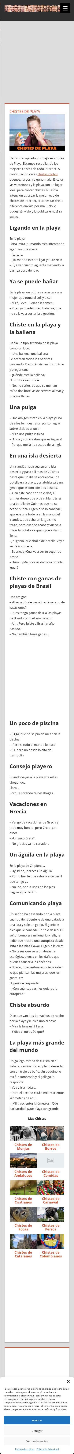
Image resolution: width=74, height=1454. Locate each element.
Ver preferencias (37, 1441)
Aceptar (37, 1420)
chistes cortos (48, 174)
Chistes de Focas (23, 1227)
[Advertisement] (37, 64)
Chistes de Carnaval (51, 1200)
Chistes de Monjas (23, 1146)
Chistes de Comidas (51, 1173)
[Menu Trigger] (65, 8)
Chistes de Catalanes (23, 1254)
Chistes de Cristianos (23, 1200)
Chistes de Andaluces (23, 1173)
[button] (68, 1381)
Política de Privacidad (47, 1449)
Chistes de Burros (51, 1146)
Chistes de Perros (51, 1227)
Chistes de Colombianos (51, 1254)
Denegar (37, 1431)
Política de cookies (25, 1449)
